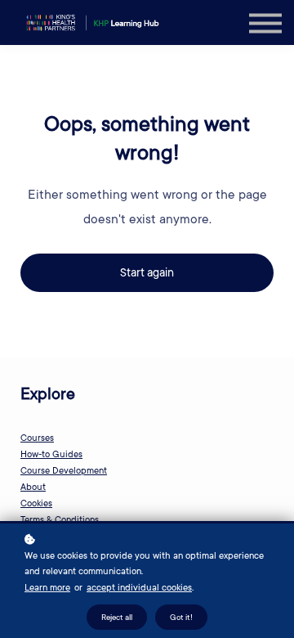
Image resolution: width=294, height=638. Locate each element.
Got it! (181, 617)
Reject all (116, 617)
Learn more (47, 587)
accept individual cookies (139, 587)
